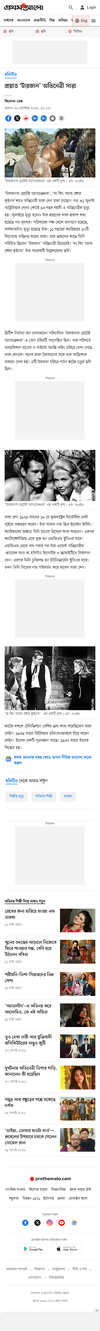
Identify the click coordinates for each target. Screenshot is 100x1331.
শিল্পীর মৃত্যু (16, 796)
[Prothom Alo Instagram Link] (52, 1223)
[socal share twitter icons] (17, 121)
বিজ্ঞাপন (39, 1269)
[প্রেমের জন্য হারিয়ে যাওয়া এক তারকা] (77, 920)
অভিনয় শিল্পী (44, 796)
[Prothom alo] (23, 7)
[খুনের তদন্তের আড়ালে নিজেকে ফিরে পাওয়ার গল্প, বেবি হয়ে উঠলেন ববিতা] (77, 952)
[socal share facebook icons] (9, 121)
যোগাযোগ (34, 1278)
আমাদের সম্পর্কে (16, 1269)
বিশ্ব (52, 20)
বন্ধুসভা (14, 1198)
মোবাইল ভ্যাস (78, 1198)
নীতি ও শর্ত (80, 1269)
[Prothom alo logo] (50, 1180)
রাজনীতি (40, 20)
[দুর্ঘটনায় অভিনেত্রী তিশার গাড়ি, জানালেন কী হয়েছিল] (77, 1077)
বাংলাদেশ (23, 20)
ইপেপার (48, 1198)
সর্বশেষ (8, 20)
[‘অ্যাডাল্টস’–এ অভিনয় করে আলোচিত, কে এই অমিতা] (77, 1015)
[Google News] (74, 1224)
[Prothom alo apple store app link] (66, 1249)
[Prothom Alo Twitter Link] (40, 1223)
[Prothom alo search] (71, 7)
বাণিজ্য (63, 20)
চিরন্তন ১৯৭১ (31, 1198)
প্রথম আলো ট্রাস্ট (80, 1189)
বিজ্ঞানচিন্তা (58, 1189)
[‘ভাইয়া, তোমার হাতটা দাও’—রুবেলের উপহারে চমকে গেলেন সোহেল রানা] (77, 1140)
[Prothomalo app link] (33, 1249)
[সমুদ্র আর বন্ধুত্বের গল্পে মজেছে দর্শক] (77, 1109)
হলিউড (11, 74)
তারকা (68, 796)
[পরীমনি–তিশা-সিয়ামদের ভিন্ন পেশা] (77, 984)
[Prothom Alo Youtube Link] (64, 1223)
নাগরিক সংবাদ (15, 1189)
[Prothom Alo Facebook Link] (28, 1223)
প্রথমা (61, 1198)
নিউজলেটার (56, 1278)
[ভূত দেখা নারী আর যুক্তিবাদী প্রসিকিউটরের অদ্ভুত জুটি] (77, 1046)
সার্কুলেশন (58, 1269)
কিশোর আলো (38, 1189)
